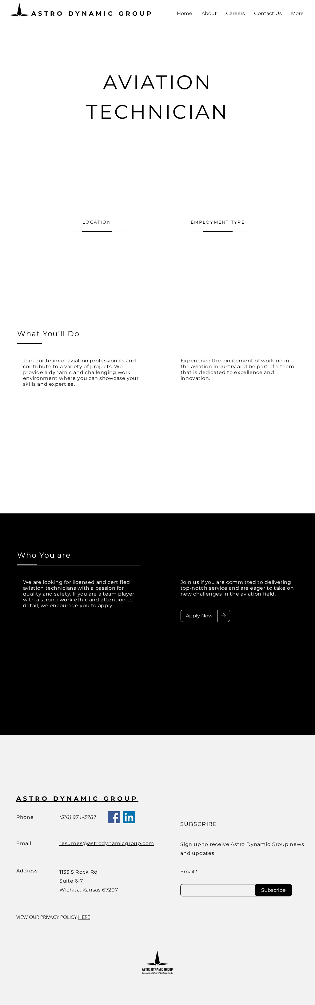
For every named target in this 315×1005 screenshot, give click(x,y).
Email (187, 871)
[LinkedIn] (129, 817)
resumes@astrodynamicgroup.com (106, 843)
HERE (84, 917)
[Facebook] (114, 817)
